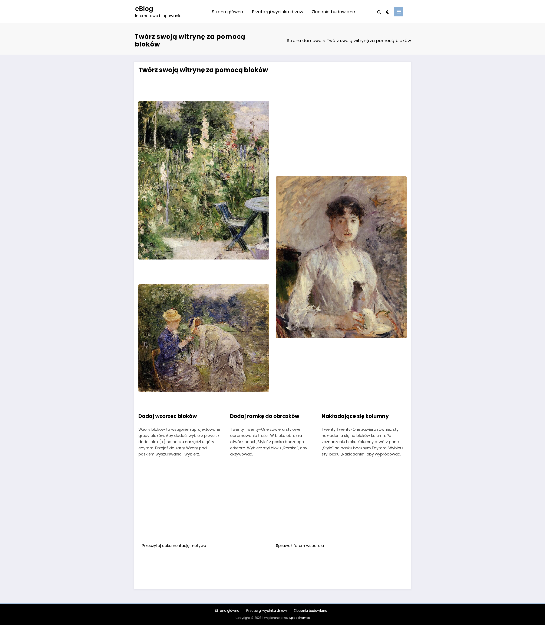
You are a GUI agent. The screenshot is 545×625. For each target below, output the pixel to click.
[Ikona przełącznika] (398, 11)
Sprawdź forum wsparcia (300, 545)
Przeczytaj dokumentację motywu (174, 545)
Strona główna (227, 12)
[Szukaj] (379, 11)
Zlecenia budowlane (333, 12)
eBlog (144, 8)
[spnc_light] (387, 11)
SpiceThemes (299, 618)
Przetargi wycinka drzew (277, 12)
